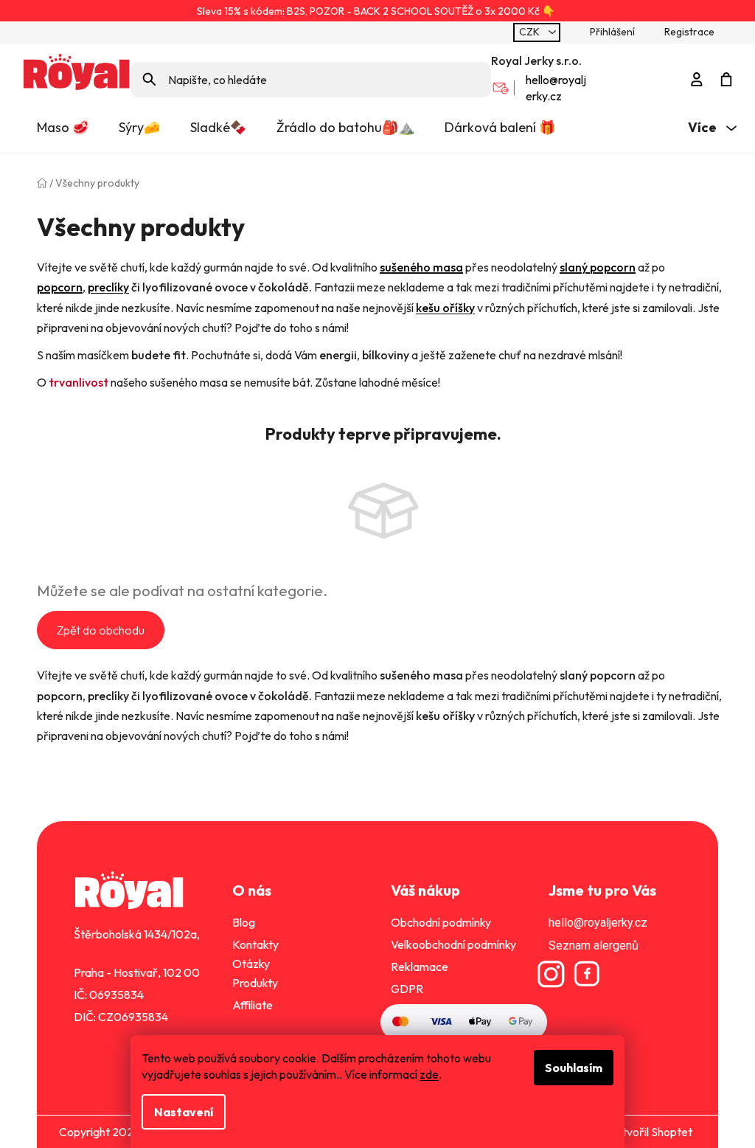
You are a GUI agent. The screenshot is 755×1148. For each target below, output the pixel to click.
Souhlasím (568, 1067)
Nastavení (178, 1111)
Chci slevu (372, 657)
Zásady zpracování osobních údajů (372, 686)
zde (424, 1074)
